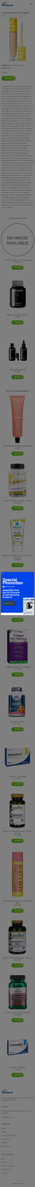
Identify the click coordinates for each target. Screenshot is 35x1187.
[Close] (2, 573)
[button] (9, 603)
